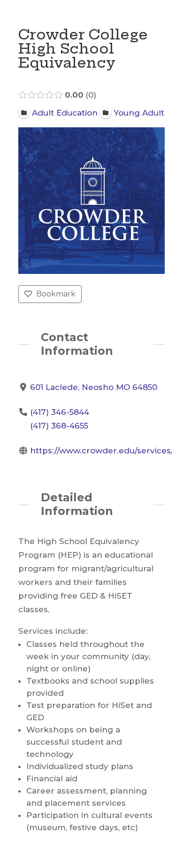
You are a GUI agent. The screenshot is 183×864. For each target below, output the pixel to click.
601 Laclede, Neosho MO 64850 (93, 387)
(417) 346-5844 (59, 412)
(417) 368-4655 (59, 425)
